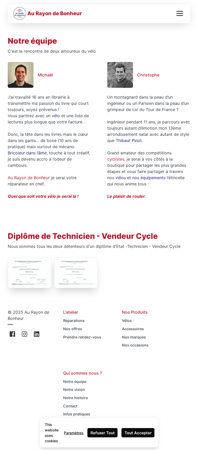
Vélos (127, 320)
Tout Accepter (138, 432)
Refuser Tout (102, 432)
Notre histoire (75, 398)
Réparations (74, 320)
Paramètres (74, 433)
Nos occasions (135, 345)
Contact (70, 406)
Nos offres (72, 329)
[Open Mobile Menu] (180, 14)
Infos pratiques (76, 414)
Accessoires (133, 329)
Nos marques (134, 337)
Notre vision (74, 389)
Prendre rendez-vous (82, 337)
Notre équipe (74, 381)
